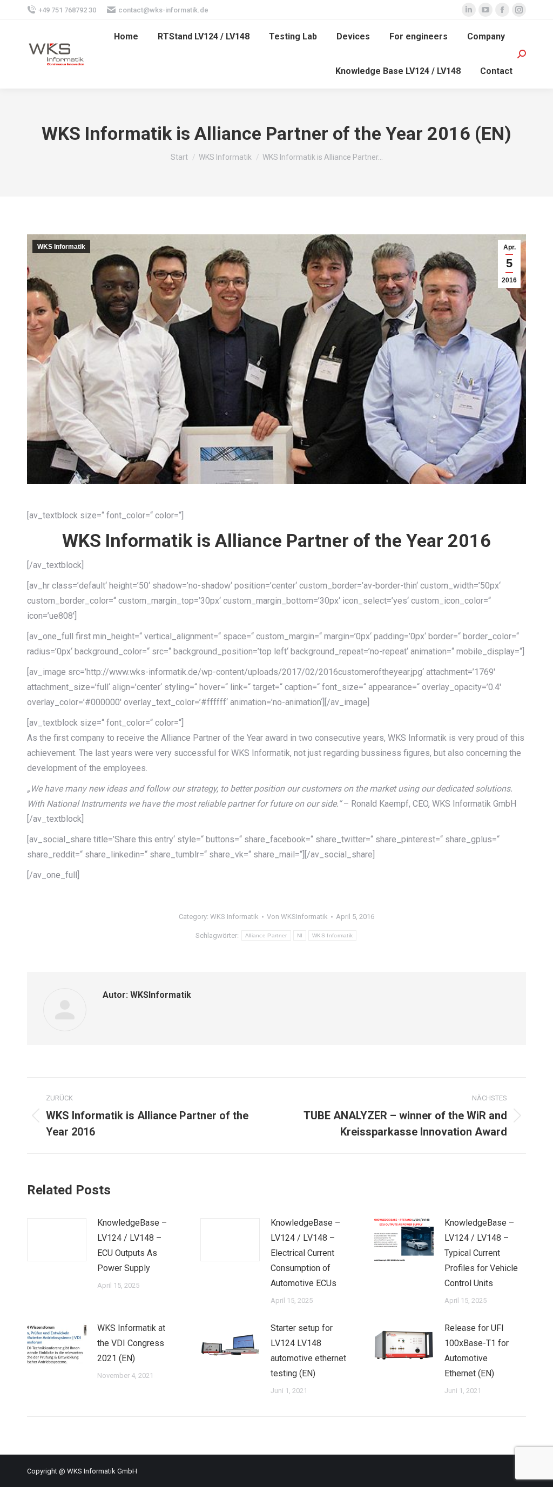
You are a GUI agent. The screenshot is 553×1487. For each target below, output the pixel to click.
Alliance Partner (266, 935)
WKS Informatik (61, 247)
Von (297, 917)
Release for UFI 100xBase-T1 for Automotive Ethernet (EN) (476, 1350)
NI (300, 935)
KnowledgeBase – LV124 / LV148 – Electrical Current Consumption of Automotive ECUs (305, 1253)
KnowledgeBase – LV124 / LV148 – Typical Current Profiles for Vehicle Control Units (481, 1253)
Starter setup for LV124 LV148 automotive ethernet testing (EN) (308, 1350)
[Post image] (56, 1239)
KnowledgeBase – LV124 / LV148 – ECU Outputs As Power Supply (132, 1245)
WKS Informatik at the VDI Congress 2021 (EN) (131, 1343)
